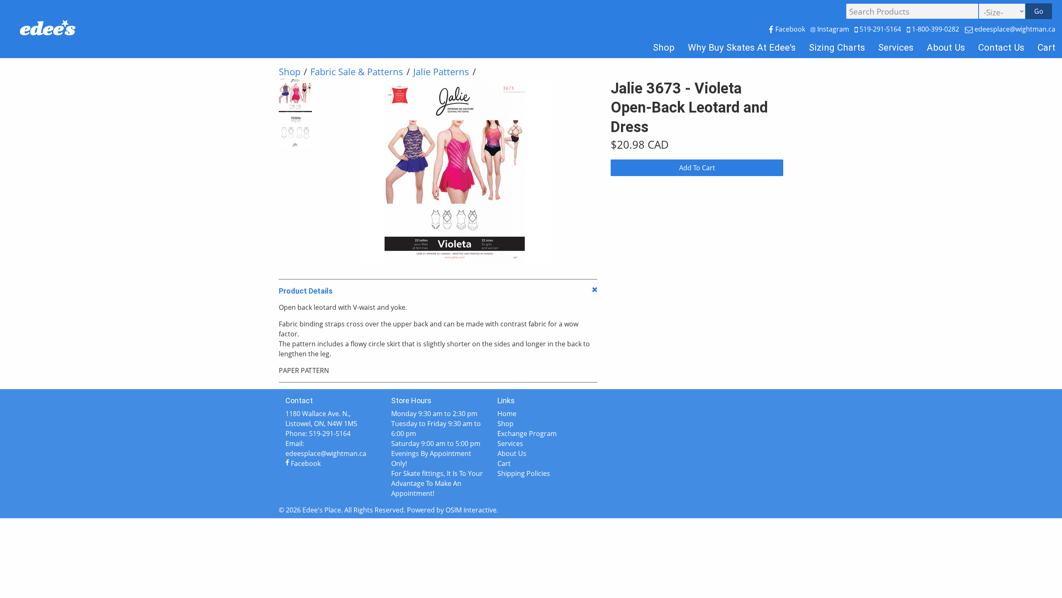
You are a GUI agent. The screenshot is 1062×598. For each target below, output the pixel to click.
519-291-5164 (880, 29)
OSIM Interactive (471, 510)
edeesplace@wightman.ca (1014, 29)
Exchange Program (527, 433)
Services (895, 47)
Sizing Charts (837, 47)
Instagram (833, 29)
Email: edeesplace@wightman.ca (325, 448)
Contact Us (1001, 47)
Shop (664, 47)
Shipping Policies (523, 473)
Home (506, 413)
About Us (946, 47)
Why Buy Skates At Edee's (742, 47)
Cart (1046, 47)
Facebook (790, 29)
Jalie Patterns (441, 71)
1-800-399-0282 (935, 29)
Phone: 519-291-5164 (318, 433)
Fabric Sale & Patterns (356, 71)
